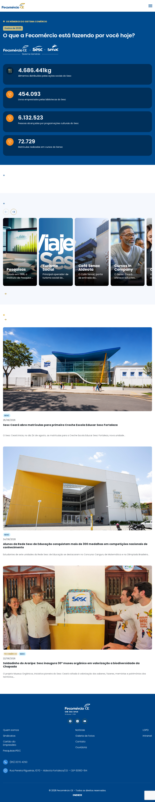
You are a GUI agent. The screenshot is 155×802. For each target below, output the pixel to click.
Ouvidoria (81, 747)
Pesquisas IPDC (12, 750)
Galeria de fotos (85, 736)
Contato (80, 741)
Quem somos (11, 730)
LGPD (146, 730)
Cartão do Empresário (9, 743)
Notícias (80, 730)
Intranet (147, 736)
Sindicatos (9, 736)
